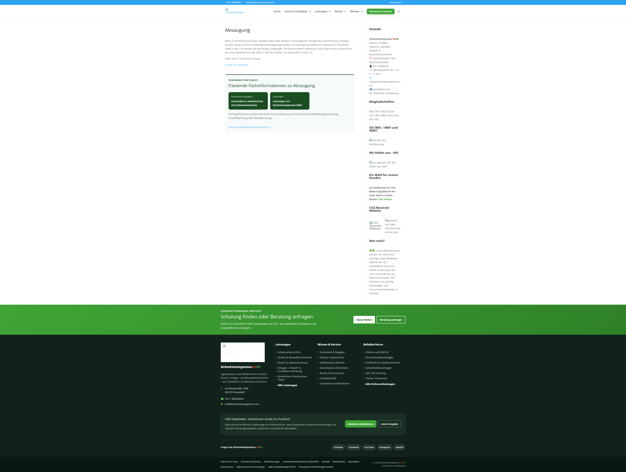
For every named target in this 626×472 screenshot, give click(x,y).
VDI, (371, 119)
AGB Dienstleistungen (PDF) (282, 466)
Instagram (384, 447)
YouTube (369, 447)
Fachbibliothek (328, 378)
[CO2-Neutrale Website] (377, 228)
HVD (376, 119)
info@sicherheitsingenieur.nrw (240, 404)
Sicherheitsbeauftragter (379, 367)
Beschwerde (339, 461)
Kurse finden (364, 319)
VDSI (371, 111)
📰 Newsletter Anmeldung (384, 93)
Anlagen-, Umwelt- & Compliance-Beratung (290, 369)
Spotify (399, 447)
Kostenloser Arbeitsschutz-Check (293, 378)
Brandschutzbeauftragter (380, 357)
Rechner (354, 11)
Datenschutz (227, 466)
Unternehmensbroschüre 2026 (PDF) (301, 461)
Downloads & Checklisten (334, 367)
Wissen (339, 11)
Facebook (354, 447)
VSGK (384, 111)
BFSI (377, 111)
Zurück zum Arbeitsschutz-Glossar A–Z (250, 127)
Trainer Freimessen (376, 378)
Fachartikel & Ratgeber (332, 352)
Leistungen (321, 11)
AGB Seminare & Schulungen (250, 466)
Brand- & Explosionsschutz (293, 362)
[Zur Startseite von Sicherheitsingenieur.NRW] (245, 352)
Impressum (353, 461)
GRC (396, 115)
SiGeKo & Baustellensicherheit (295, 357)
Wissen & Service (329, 344)
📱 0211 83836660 (379, 66)
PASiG (390, 115)
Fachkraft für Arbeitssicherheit (383, 362)
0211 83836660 (232, 398)
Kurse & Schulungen (296, 11)
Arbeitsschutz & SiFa (289, 352)
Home (277, 11)
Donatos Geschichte (251, 461)
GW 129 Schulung (376, 373)
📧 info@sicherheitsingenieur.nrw (384, 81)
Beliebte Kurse (373, 344)
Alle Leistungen (287, 385)
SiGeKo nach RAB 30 (377, 352)
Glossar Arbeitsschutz (332, 357)
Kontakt (326, 461)
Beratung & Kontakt (380, 11)
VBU (377, 115)
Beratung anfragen (391, 319)
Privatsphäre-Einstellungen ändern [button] (316, 466)
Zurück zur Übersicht (236, 64)
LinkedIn (338, 447)
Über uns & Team (229, 461)
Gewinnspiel (395, 2)
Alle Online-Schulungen (380, 384)
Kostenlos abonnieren (361, 424)
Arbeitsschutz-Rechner (332, 362)
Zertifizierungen (272, 461)
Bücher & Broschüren (332, 373)
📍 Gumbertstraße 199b (382, 58)
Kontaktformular (380, 89)
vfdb (383, 115)
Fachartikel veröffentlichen (335, 383)
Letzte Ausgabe (389, 424)
